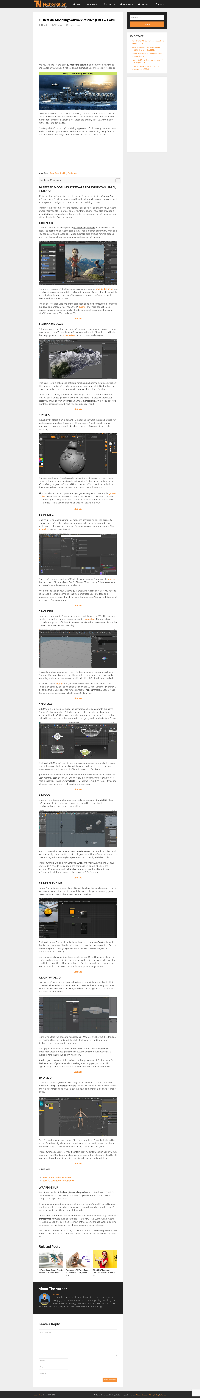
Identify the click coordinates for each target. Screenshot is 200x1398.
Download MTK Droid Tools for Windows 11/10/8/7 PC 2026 (77, 1272)
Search (147, 24)
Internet (145, 4)
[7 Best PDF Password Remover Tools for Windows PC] (105, 1259)
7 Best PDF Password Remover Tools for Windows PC (104, 1272)
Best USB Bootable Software (57, 1177)
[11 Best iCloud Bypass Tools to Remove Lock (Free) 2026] (51, 1259)
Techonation (37, 1395)
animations (44, 529)
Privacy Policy (154, 1395)
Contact (144, 1395)
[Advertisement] (78, 46)
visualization (69, 335)
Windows (128, 4)
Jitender (45, 25)
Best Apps (110, 4)
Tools (161, 4)
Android (93, 4)
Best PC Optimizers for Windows (58, 1180)
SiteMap (163, 1395)
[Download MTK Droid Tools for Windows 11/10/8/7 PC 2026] (78, 1259)
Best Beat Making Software (63, 173)
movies (111, 579)
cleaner (82, 307)
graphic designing (104, 289)
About (138, 1395)
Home (78, 4)
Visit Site (78, 409)
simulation (90, 619)
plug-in (59, 683)
